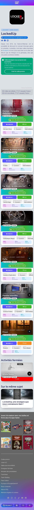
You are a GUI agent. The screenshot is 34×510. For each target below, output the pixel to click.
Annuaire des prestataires (9, 471)
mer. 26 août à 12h (18, 229)
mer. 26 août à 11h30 (18, 193)
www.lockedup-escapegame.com (15, 37)
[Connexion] (30, 505)
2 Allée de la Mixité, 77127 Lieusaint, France (17, 91)
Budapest (6, 50)
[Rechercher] (23, 505)
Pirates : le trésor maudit (13, 149)
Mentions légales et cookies (9, 492)
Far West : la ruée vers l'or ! (14, 186)
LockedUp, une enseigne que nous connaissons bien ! (15, 403)
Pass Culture (5, 480)
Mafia (4, 259)
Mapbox (23, 87)
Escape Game (17, 2)
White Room (8, 374)
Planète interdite (10, 295)
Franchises (4, 474)
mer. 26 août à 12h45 (18, 120)
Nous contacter (6, 486)
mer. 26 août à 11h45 (18, 156)
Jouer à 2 (4, 462)
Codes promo (5, 459)
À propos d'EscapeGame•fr (9, 483)
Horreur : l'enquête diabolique (10, 112)
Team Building (5, 477)
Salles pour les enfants (8, 465)
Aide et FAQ (4, 489)
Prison (5, 332)
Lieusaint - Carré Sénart (10, 30)
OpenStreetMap (29, 87)
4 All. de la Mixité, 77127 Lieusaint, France (16, 93)
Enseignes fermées (7, 468)
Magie (5, 222)
